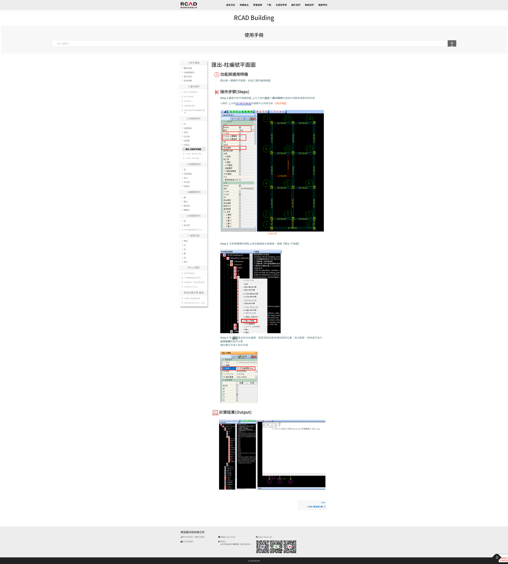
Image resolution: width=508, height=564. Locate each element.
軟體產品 (244, 5)
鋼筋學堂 (322, 5)
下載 (269, 5)
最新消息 (230, 5)
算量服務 (257, 5)
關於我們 (295, 5)
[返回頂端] (497, 557)
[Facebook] (262, 546)
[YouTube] (289, 546)
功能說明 (279, 103)
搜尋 (452, 44)
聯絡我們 (309, 5)
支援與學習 (281, 5)
